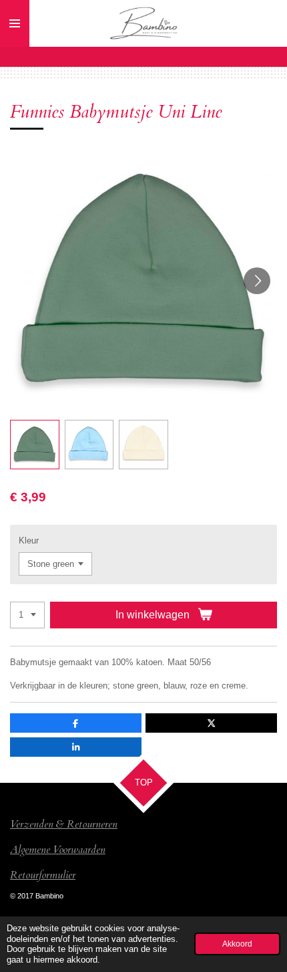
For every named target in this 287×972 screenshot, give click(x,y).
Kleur (29, 540)
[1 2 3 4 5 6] (27, 615)
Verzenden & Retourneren (63, 824)
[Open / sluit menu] (14, 23)
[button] (34, 444)
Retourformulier (42, 875)
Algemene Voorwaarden (57, 849)
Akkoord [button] (237, 943)
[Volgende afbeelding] (257, 280)
